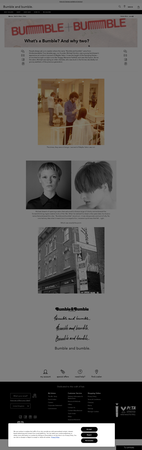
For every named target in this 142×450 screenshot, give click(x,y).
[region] (61, 435)
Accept (89, 429)
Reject (89, 435)
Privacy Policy (55, 437)
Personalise (89, 441)
